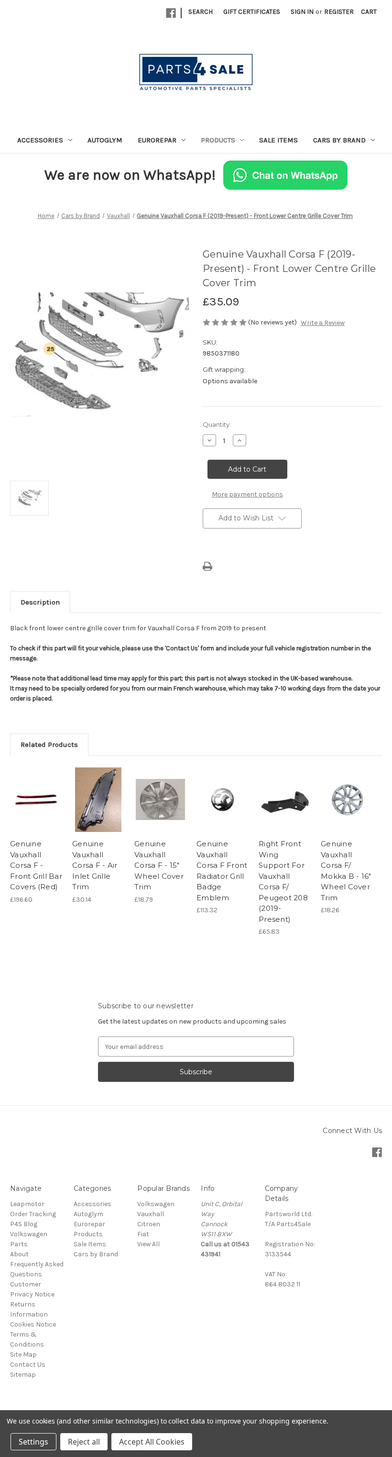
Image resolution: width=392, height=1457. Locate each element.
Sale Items (278, 140)
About (19, 1254)
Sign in (302, 12)
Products (218, 140)
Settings (33, 1441)
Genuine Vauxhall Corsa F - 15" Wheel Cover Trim (159, 865)
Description (40, 602)
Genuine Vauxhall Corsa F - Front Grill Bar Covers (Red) (36, 865)
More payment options (247, 494)
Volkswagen (155, 1204)
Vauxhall (150, 1214)
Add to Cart (36, 811)
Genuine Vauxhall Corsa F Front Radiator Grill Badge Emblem (221, 870)
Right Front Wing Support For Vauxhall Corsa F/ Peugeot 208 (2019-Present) (283, 881)
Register (339, 12)
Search (200, 12)
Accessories (40, 140)
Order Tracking (33, 1214)
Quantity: (217, 424)
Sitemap (23, 1375)
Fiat (143, 1234)
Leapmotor (27, 1204)
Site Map (23, 1354)
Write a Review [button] (323, 323)
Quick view (36, 788)
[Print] (207, 566)
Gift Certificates (251, 12)
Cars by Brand (339, 140)
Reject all (84, 1441)
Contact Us (27, 1364)
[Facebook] (171, 13)
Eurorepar (157, 140)
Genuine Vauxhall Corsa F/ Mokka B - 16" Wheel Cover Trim (346, 870)
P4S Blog (23, 1224)
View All (148, 1244)
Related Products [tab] (49, 744)
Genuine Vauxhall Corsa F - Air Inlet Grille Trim (94, 865)
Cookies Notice (33, 1324)
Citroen (148, 1224)
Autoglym (104, 140)
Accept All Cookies (152, 1441)
